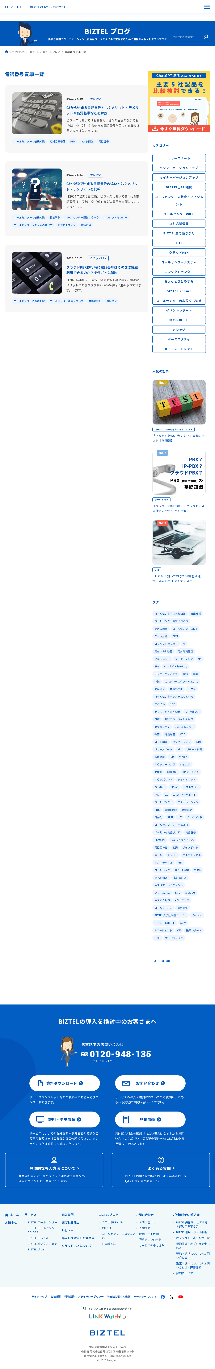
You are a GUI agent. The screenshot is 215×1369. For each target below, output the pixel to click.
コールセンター (164, 802)
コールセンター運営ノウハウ (82, 217)
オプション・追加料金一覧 (193, 1238)
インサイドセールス (175, 666)
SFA (157, 666)
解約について (184, 1273)
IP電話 (158, 772)
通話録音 (170, 734)
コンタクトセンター (115, 217)
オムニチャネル (164, 862)
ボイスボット (190, 847)
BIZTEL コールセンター (42, 1222)
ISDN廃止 (160, 787)
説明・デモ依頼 (61, 1119)
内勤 (185, 674)
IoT (180, 817)
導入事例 (68, 1215)
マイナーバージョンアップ (179, 177)
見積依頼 (147, 1119)
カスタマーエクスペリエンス (181, 681)
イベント (196, 915)
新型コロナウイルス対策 (179, 719)
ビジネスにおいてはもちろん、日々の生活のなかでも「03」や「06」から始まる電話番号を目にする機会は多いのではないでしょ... (102, 125)
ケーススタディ (179, 339)
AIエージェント (163, 930)
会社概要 (56, 1296)
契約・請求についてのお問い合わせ (193, 1255)
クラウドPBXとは (113, 1222)
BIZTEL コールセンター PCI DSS (42, 1230)
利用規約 (69, 1296)
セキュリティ (162, 726)
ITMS (157, 938)
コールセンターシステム (179, 262)
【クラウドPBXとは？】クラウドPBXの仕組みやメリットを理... (178, 508)
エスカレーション (188, 802)
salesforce (171, 809)
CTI (179, 243)
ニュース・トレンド (179, 349)
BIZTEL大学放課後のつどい (170, 915)
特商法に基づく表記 (118, 1296)
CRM (175, 636)
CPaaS (174, 787)
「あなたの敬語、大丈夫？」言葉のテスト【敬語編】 (178, 438)
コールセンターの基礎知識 (29, 141)
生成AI (197, 870)
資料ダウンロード (61, 1083)
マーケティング (184, 659)
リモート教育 (194, 749)
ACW (183, 922)
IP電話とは (109, 1244)
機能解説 (55, 217)
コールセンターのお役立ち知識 (179, 301)
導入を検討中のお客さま (78, 1238)
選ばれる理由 (71, 1222)
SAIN (170, 817)
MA (200, 659)
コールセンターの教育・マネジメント (179, 200)
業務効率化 (95, 301)
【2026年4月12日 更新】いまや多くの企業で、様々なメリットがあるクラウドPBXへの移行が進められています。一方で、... (103, 285)
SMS (177, 892)
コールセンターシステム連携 (171, 824)
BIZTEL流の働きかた (179, 233)
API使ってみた (190, 772)
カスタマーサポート (184, 794)
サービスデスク (174, 938)
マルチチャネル (192, 855)
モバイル (160, 704)
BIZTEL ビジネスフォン (42, 1244)
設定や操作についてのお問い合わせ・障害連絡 (193, 1265)
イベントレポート (179, 310)
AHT (180, 862)
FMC (157, 794)
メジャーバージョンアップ (179, 168)
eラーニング (182, 900)
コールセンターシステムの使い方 (33, 225)
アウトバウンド (164, 779)
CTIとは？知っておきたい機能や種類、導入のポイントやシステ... (176, 578)
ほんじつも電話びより (167, 832)
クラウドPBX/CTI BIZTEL (24, 51)
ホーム (14, 1215)
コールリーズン (163, 907)
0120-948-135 (120, 1054)
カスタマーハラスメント (169, 885)
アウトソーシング (165, 764)
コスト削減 (86, 141)
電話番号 (103, 141)
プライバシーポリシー (91, 1296)
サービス (31, 1215)
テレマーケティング (166, 674)
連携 (175, 847)
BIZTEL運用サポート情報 (191, 1232)
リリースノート (179, 158)
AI (184, 643)
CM (179, 930)
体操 (157, 681)
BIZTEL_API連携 (179, 187)
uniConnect (161, 877)
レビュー (68, 1230)
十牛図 (192, 689)
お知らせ (11, 1222)
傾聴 (198, 741)
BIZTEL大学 (182, 870)
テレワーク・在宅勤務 (167, 711)
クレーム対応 (162, 892)
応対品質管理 (58, 141)
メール (158, 855)
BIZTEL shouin (179, 291)
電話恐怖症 (161, 847)
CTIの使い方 (192, 711)
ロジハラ (185, 764)
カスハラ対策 (162, 900)
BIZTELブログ (108, 1215)
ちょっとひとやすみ (179, 281)
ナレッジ (95, 98)
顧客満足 (160, 689)
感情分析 (187, 809)
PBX (72, 141)
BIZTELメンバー (184, 726)
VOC (182, 734)
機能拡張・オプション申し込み (193, 1246)
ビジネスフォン (67, 225)
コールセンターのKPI (179, 214)
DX (166, 794)
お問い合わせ (147, 1083)
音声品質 (182, 907)
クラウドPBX (98, 258)
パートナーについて (145, 1296)
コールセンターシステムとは (119, 1236)
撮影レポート (179, 320)
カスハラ (190, 892)
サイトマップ (39, 1296)
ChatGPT (160, 840)
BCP (172, 704)
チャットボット (187, 779)
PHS (157, 809)
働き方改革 (161, 628)
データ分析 (161, 636)
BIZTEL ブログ (107, 31)
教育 (157, 734)
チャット (172, 855)
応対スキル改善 (164, 651)
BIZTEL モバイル (38, 1238)
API (179, 749)
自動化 (158, 817)
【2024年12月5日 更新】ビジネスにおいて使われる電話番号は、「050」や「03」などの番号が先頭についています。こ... (103, 201)
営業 (195, 674)
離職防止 (172, 772)
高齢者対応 (179, 877)
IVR (172, 757)
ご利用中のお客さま (186, 1215)
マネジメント (162, 659)
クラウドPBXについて (77, 1246)
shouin (183, 757)
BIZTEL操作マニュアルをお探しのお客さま (191, 1224)
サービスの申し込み (151, 1245)
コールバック (162, 870)
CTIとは (107, 1228)
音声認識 (160, 757)
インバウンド (194, 817)
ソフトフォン (191, 787)
